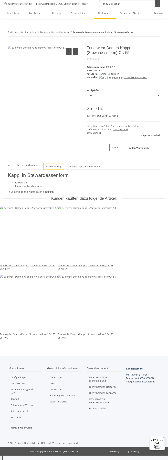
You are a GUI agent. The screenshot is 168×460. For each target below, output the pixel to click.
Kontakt (14, 398)
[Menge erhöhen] (112, 154)
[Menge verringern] (89, 147)
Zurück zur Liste (15, 32)
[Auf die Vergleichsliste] (69, 51)
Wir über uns (17, 383)
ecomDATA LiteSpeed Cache (152, 451)
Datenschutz (57, 377)
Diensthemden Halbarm (102, 386)
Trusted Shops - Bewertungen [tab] (83, 166)
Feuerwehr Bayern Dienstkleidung (99, 379)
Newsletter (16, 417)
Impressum (56, 389)
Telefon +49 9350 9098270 (140, 378)
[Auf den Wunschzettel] (75, 51)
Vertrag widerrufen (21, 427)
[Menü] (163, 438)
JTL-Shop (124, 451)
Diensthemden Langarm (102, 392)
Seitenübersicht (19, 411)
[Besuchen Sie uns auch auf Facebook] (10, 433)
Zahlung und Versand (22, 405)
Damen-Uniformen (109, 73)
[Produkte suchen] (157, 3)
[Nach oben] (1, 458)
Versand (113, 115)
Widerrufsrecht (58, 401)
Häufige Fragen (18, 377)
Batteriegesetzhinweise (62, 395)
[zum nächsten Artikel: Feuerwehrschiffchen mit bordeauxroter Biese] (141, 32)
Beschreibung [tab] (54, 166)
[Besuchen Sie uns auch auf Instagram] (10, 437)
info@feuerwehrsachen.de (140, 381)
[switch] (157, 447)
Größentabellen (97, 408)
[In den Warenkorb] (10, 44)
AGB (52, 383)
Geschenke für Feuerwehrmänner (99, 400)
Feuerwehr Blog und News (21, 391)
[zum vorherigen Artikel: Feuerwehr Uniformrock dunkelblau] (135, 32)
